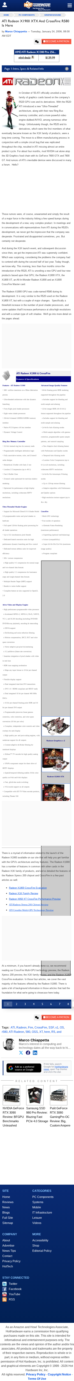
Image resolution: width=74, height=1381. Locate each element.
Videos (36, 1222)
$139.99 (50, 57)
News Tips (9, 1250)
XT (41, 1031)
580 (28, 1031)
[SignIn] (7, 5)
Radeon (21, 1027)
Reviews (7, 1202)
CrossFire (40, 1027)
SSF (51, 1027)
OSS (35, 1031)
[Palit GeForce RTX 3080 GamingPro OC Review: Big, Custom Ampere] (58, 1095)
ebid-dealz (24, 57)
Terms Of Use (37, 1378)
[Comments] (37, 42)
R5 (53, 1031)
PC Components (27, 15)
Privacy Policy (11, 1261)
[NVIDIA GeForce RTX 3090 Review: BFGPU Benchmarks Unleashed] (11, 1095)
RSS (12, 1299)
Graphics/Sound (52, 15)
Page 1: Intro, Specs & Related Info (24, 68)
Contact (7, 1256)
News (6, 1207)
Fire (30, 1027)
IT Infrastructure (42, 1212)
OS (62, 1027)
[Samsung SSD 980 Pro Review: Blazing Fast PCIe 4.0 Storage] (34, 1095)
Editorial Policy (42, 1250)
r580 (5, 1031)
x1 (56, 1027)
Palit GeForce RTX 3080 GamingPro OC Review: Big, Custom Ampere (60, 1117)
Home (6, 1196)
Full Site (7, 1217)
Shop (35, 1245)
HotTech (7, 1266)
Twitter (13, 1283)
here (47, 1031)
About (6, 1240)
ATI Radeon (16, 1031)
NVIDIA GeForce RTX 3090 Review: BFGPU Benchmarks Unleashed (13, 1117)
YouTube (14, 1294)
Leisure (37, 1217)
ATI (13, 1027)
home (6, 15)
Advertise (8, 1245)
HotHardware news (56, 1067)
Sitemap (7, 1222)
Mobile (36, 1207)
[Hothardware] (37, 5)
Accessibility (40, 1240)
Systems (37, 1202)
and (59, 1031)
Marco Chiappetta (34, 1040)
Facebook (15, 1289)
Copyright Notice (59, 1374)
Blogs (6, 1212)
